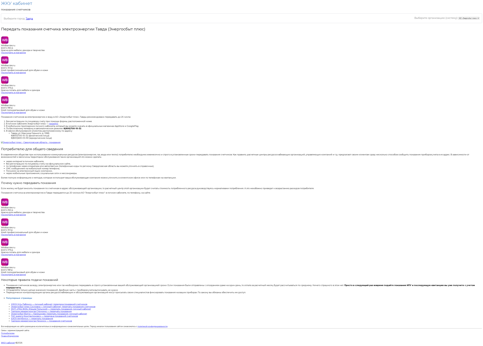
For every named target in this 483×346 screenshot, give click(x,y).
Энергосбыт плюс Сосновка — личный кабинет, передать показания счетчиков (53, 306)
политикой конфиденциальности (153, 326)
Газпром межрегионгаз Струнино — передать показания (41, 311)
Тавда (29, 18)
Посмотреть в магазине (13, 52)
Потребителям (7, 333)
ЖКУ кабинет (8, 343)
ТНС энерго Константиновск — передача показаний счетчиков (44, 316)
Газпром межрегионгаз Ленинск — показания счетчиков (41, 321)
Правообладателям (10, 336)
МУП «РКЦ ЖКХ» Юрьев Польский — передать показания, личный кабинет (51, 309)
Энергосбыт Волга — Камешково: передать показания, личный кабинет (49, 314)
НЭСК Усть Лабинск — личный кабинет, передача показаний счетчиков (49, 304)
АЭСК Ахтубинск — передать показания (32, 318)
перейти (53, 124)
